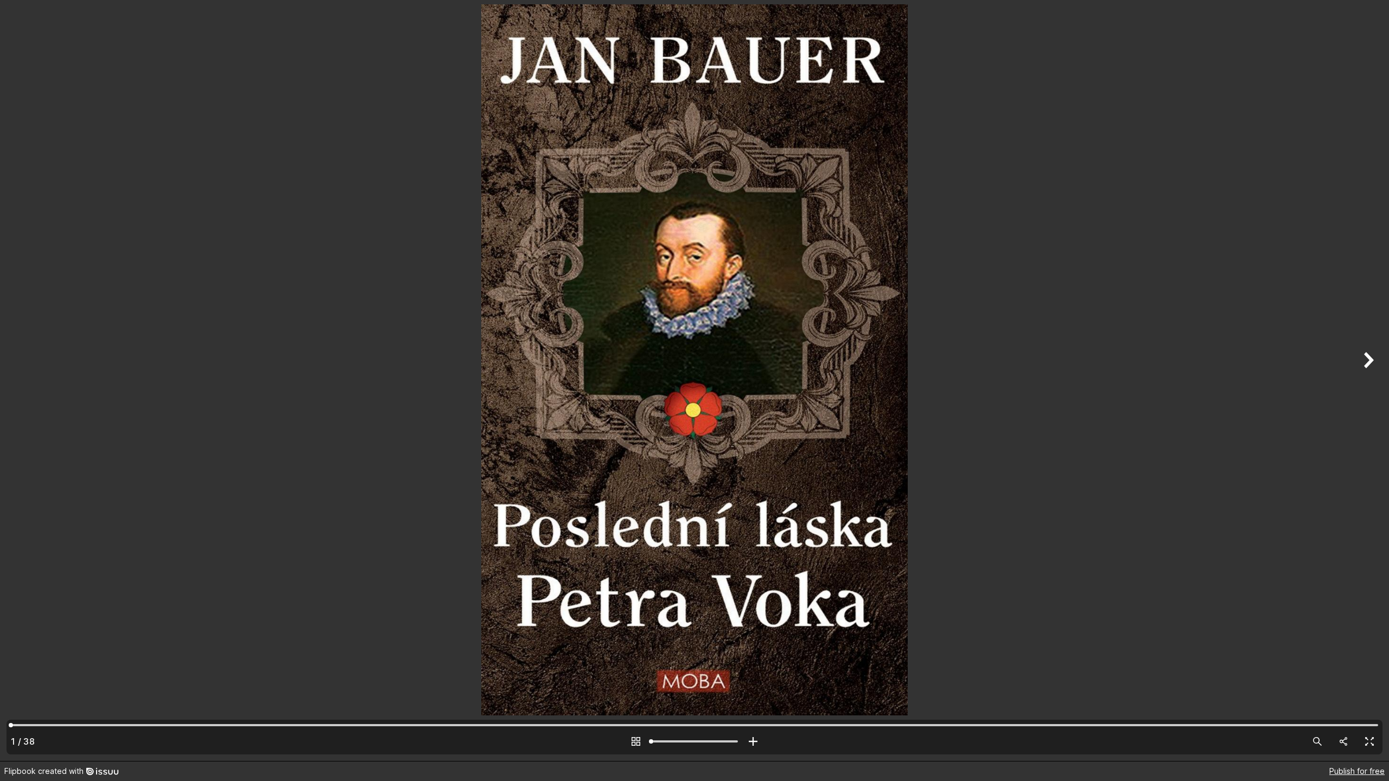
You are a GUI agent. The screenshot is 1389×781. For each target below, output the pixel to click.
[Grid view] (636, 741)
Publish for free (1357, 771)
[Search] (1317, 741)
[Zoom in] (753, 741)
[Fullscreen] (1369, 741)
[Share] (1343, 741)
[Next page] (1367, 380)
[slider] (694, 741)
